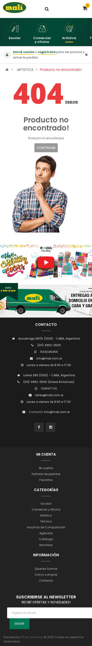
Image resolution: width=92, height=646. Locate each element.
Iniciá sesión (23, 52)
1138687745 (49, 388)
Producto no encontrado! (61, 69)
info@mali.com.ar (49, 358)
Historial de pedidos (46, 474)
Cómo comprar (46, 575)
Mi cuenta (46, 468)
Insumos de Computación (46, 527)
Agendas (46, 533)
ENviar (19, 624)
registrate (47, 52)
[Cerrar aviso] (86, 54)
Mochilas (46, 545)
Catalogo (46, 539)
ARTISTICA (25, 69)
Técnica (46, 521)
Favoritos (46, 480)
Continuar (46, 147)
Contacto (46, 581)
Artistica (46, 515)
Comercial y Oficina (46, 509)
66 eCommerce (32, 637)
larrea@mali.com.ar (49, 395)
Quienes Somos (46, 569)
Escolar (46, 504)
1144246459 (49, 352)
